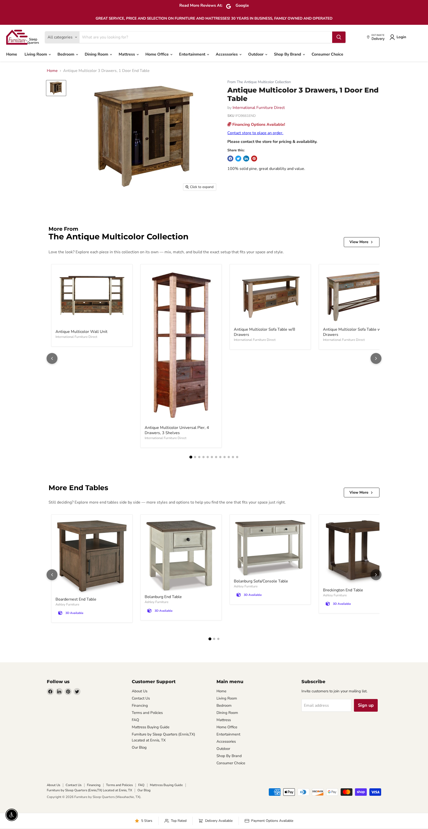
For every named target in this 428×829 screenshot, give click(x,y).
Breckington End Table (343, 590)
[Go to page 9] (224, 457)
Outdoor (256, 54)
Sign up (366, 705)
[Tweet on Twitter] (238, 158)
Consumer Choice (327, 54)
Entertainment (192, 54)
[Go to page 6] (212, 457)
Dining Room (97, 54)
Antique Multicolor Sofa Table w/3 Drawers (353, 332)
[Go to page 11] (233, 457)
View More (358, 241)
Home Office (157, 54)
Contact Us (141, 698)
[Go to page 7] (216, 457)
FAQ (135, 719)
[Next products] (376, 358)
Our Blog (139, 747)
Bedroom (66, 54)
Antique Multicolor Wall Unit (81, 331)
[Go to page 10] (229, 457)
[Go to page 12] (237, 457)
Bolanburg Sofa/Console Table (261, 581)
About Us (139, 691)
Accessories (227, 54)
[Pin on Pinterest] (254, 158)
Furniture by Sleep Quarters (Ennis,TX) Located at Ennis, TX (89, 790)
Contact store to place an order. (255, 133)
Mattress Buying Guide (150, 727)
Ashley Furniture (67, 604)
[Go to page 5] (208, 457)
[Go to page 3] (199, 457)
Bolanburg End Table (163, 597)
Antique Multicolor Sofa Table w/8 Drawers (264, 332)
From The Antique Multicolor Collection (259, 82)
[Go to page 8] (220, 457)
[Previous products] (52, 358)
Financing (140, 705)
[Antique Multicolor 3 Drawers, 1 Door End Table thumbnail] (56, 88)
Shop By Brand (288, 54)
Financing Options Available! (258, 124)
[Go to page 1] (190, 456)
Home (11, 54)
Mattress (127, 54)
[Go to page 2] (195, 457)
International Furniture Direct (259, 107)
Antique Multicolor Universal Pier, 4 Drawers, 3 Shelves (177, 430)
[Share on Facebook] (230, 158)
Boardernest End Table (75, 599)
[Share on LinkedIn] (246, 158)
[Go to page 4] (203, 457)
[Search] (339, 37)
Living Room (36, 54)
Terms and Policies (147, 712)
